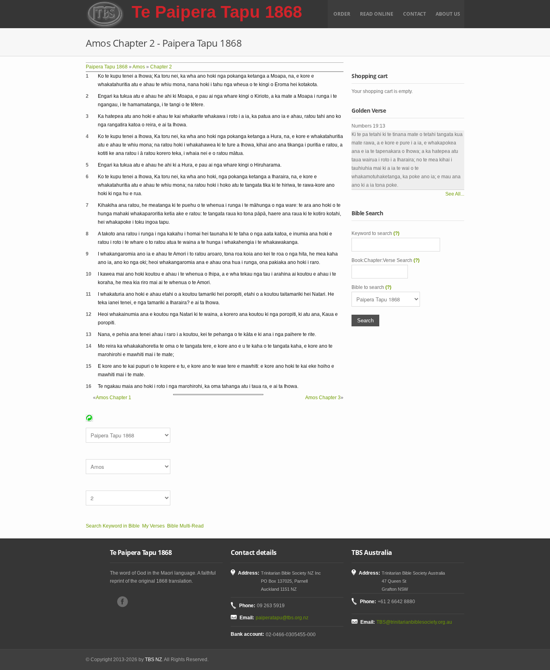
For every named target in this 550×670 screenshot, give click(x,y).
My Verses (153, 526)
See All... (454, 194)
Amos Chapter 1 (113, 397)
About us (448, 13)
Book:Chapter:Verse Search (386, 260)
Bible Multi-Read (185, 526)
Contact (414, 13)
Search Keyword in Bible (113, 526)
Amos (138, 67)
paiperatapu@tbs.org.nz (282, 618)
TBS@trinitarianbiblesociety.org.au (414, 622)
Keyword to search (375, 233)
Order (341, 13)
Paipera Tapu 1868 (107, 67)
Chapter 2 (161, 67)
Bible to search (371, 287)
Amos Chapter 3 (323, 397)
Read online (376, 13)
